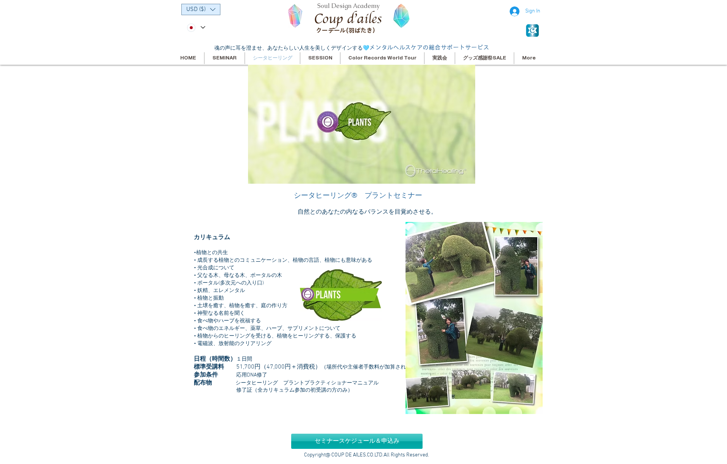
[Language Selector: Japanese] (195, 27)
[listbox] (200, 9)
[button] (200, 9)
